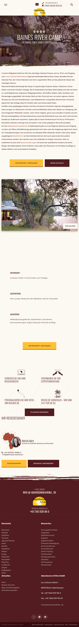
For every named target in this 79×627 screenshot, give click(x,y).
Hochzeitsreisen (47, 549)
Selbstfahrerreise (47, 535)
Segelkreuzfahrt (47, 541)
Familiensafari (46, 554)
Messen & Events (8, 585)
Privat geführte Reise (49, 530)
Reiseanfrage (14, 463)
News (4, 582)
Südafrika (5, 535)
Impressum (49, 625)
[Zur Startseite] (40, 12)
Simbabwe (6, 549)
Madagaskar (6, 570)
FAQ (66, 625)
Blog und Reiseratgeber (11, 588)
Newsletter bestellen (9, 590)
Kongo (4, 554)
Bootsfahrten (18, 136)
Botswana (5, 530)
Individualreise (46, 562)
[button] (39, 206)
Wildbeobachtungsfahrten (17, 126)
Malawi (4, 551)
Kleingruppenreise (48, 557)
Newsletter (73, 625)
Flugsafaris (45, 533)
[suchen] (71, 4)
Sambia (4, 546)
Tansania (5, 538)
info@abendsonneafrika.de (12, 455)
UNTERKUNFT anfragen (26, 163)
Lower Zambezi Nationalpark (16, 76)
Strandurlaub (46, 565)
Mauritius (5, 562)
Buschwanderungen (28, 143)
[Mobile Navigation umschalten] (5, 5)
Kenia (4, 543)
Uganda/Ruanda (8, 541)
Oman (4, 573)
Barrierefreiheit (38, 625)
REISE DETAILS (57, 163)
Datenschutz (59, 625)
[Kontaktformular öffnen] (37, 4)
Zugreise (44, 538)
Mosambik (5, 557)
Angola (4, 567)
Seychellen (6, 559)
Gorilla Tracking (47, 551)
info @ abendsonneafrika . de (52, 605)
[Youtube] (45, 617)
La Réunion (6, 565)
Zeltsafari (44, 559)
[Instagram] (34, 617)
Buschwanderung (48, 546)
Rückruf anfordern (43, 463)
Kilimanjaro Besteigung (50, 543)
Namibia (5, 533)
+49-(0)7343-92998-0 (12, 453)
